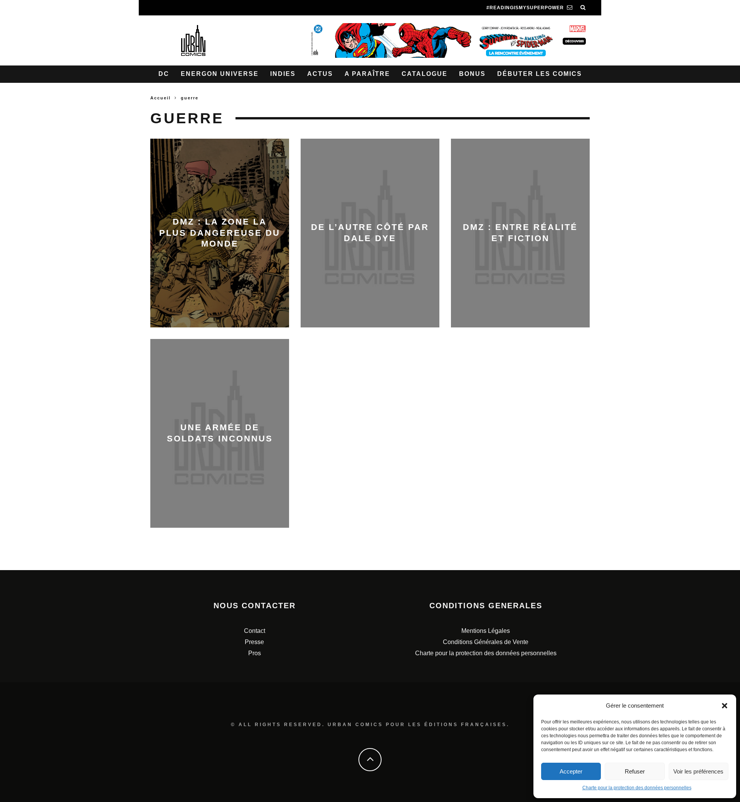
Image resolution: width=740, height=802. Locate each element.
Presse (254, 642)
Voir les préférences (698, 771)
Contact (254, 631)
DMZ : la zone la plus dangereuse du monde (219, 232)
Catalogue (424, 73)
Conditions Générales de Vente (485, 642)
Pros (254, 653)
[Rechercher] (583, 7)
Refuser (635, 771)
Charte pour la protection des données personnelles (636, 787)
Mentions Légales (485, 631)
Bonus (472, 73)
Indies (283, 73)
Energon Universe (220, 73)
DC (163, 73)
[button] (724, 706)
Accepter (571, 771)
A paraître (367, 73)
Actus (320, 73)
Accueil (160, 98)
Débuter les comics (539, 73)
